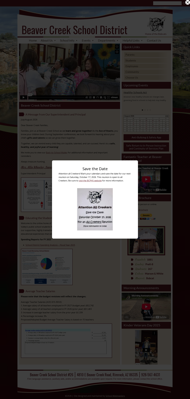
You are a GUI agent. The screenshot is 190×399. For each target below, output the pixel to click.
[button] (187, 2)
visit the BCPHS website (90, 180)
